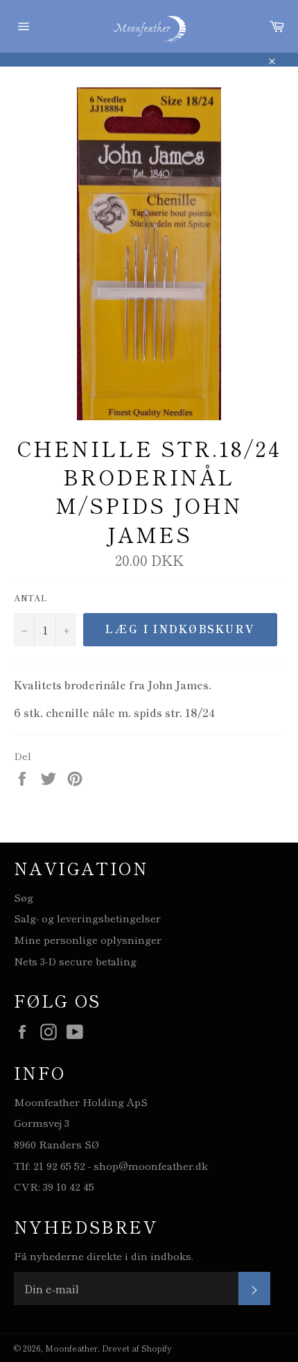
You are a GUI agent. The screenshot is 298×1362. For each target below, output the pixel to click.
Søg (23, 897)
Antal (30, 597)
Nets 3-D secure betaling (75, 961)
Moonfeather (71, 1348)
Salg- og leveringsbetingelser (87, 918)
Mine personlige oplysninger (87, 939)
